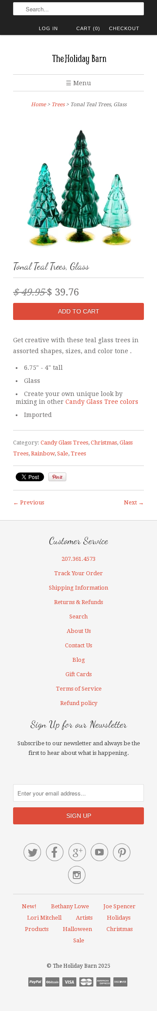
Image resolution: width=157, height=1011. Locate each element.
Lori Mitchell (44, 917)
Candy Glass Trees (64, 442)
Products (36, 929)
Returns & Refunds (78, 602)
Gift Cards (78, 674)
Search (78, 616)
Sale (62, 453)
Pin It (57, 476)
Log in (48, 28)
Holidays (118, 917)
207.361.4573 (78, 559)
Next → (134, 502)
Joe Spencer (119, 906)
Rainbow (43, 453)
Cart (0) (88, 28)
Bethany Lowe (70, 906)
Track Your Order (78, 573)
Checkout (124, 28)
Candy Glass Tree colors (101, 401)
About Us (79, 631)
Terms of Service (79, 688)
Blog (78, 660)
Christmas (104, 442)
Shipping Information (78, 587)
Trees (58, 104)
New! (29, 906)
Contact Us (78, 645)
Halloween (77, 929)
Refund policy (78, 703)
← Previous (28, 502)
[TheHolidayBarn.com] (78, 58)
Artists (84, 917)
